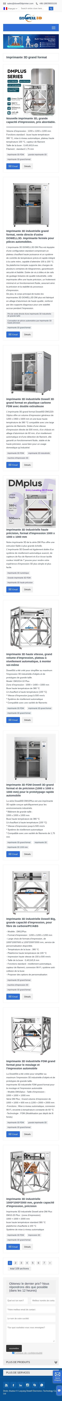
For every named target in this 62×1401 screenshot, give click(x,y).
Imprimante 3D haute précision (20, 583)
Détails (27, 166)
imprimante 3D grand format (19, 159)
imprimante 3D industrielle (39, 453)
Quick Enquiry (57, 1379)
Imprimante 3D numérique (18, 573)
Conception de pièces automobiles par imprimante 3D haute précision (30, 322)
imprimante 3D (41, 842)
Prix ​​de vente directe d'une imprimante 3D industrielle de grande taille (29, 315)
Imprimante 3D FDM (16, 155)
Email (13, 165)
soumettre (14, 1348)
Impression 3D (34, 1235)
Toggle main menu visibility (53, 27)
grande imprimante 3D (37, 155)
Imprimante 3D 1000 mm (18, 847)
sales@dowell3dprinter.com (20, 3)
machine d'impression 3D (18, 458)
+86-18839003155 (48, 3)
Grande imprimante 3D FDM (19, 578)
